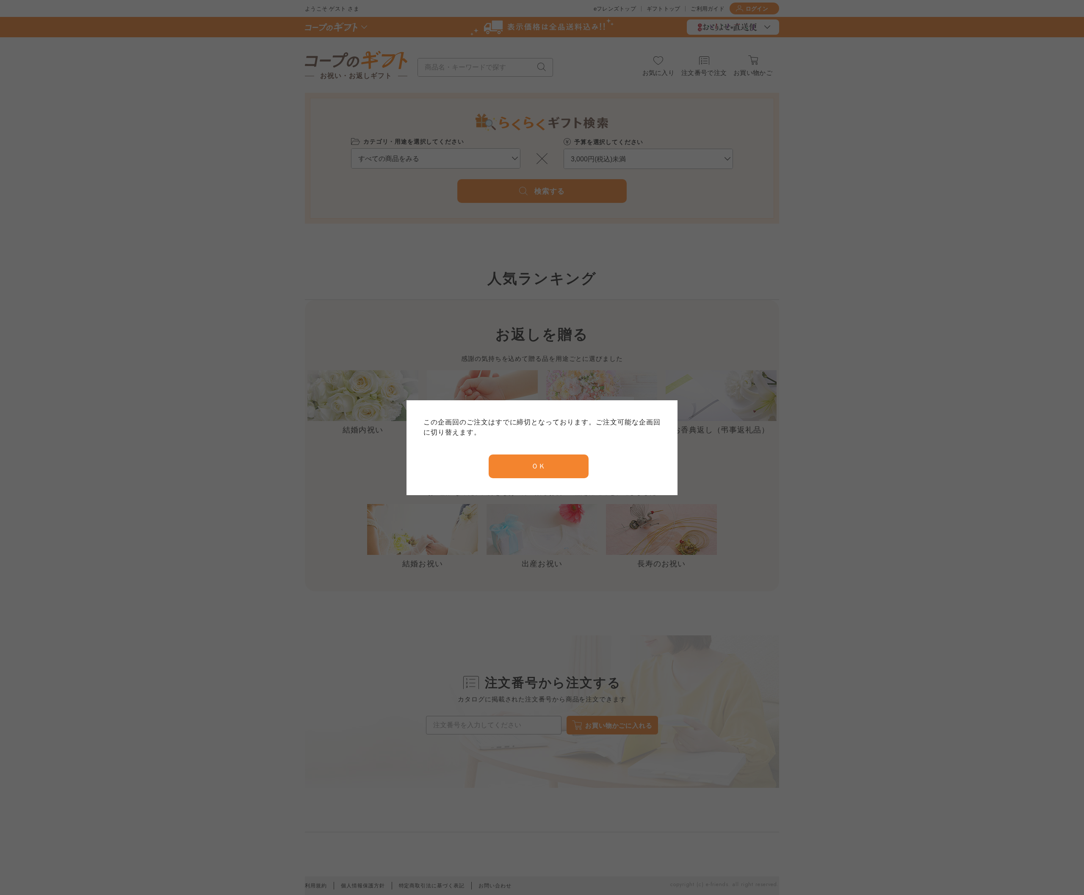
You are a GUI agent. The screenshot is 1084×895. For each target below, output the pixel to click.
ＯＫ (538, 466)
